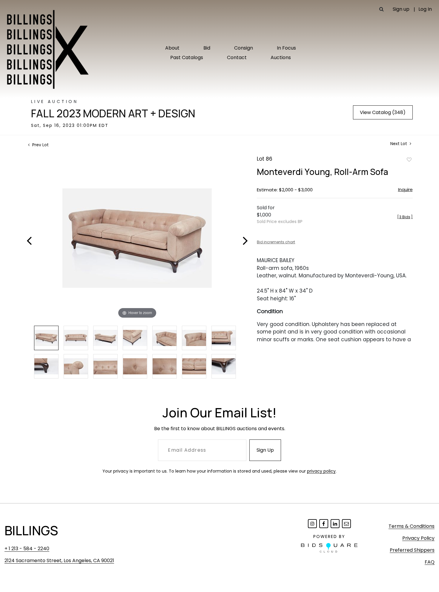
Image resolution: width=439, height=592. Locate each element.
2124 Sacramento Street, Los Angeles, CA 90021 (59, 560)
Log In (425, 9)
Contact (237, 57)
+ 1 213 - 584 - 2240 (26, 548)
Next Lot (399, 143)
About (172, 47)
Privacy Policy (418, 538)
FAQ (430, 562)
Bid (206, 47)
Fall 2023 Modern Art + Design (113, 113)
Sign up (401, 9)
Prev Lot (40, 145)
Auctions (281, 57)
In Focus (286, 47)
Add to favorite (409, 159)
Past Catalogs (186, 57)
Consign (243, 47)
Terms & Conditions (412, 526)
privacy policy (321, 471)
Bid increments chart (276, 242)
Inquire (405, 189)
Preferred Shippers (412, 550)
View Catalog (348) (383, 112)
